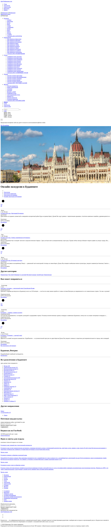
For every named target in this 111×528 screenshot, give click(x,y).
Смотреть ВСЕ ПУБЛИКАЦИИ (16, 100)
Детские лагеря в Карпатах (14, 81)
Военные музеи (9, 374)
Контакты (6, 8)
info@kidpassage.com (6, 1)
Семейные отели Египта (14, 62)
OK (2, 125)
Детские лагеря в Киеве (13, 80)
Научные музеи (9, 370)
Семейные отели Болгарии (14, 58)
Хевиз (5, 415)
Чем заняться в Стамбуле (14, 50)
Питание (9, 90)
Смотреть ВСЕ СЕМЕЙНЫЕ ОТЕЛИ (17, 72)
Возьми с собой (11, 91)
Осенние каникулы (12, 99)
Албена (9, 20)
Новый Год (10, 96)
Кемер (9, 28)
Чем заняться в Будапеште (14, 42)
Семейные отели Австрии (14, 56)
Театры (7, 398)
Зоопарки (7, 389)
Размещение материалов (10, 498)
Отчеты (6, 488)
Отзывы (6, 485)
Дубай (9, 25)
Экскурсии (7, 5)
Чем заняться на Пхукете (14, 49)
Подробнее (6, 125)
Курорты (6, 18)
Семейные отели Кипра (13, 65)
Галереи (7, 376)
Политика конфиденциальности (13, 496)
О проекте (7, 491)
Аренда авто (7, 7)
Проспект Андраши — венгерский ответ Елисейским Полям (17, 288)
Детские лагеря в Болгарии (14, 75)
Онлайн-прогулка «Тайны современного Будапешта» (15, 237)
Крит (8, 30)
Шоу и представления (11, 395)
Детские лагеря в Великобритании (16, 77)
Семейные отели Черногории (15, 71)
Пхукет (9, 33)
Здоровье (9, 89)
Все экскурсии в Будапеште (8, 345)
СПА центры (8, 396)
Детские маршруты (12, 86)
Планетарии (8, 373)
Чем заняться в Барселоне (14, 39)
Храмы (7, 399)
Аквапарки (8, 388)
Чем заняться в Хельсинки (14, 52)
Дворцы (7, 380)
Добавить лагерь (8, 494)
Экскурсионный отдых (13, 94)
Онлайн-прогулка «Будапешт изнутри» (11, 260)
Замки (6, 383)
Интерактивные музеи (11, 369)
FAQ (5, 499)
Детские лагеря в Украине (14, 78)
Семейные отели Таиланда (14, 68)
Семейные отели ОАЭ (13, 67)
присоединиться (5, 435)
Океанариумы (8, 394)
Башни (6, 385)
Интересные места (10, 379)
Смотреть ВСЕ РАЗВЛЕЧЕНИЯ (16, 53)
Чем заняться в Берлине (13, 40)
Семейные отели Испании (14, 64)
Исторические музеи (10, 372)
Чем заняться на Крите (13, 46)
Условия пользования (10, 495)
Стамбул (9, 34)
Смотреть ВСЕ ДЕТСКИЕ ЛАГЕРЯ (17, 83)
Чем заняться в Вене (12, 43)
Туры (5, 4)
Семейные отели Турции (14, 69)
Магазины (7, 392)
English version (8, 501)
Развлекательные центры (12, 391)
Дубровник (10, 27)
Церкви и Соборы (10, 401)
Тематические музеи (11, 367)
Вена (8, 24)
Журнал (6, 84)
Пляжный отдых (11, 93)
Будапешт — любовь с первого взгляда (11, 312)
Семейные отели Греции (14, 61)
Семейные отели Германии (14, 59)
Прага (8, 31)
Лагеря (6, 74)
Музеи (7, 366)
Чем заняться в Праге (13, 47)
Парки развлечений (12, 87)
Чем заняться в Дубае (13, 45)
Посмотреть (4, 355)
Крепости (7, 382)
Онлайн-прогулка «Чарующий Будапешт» (12, 213)
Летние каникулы (12, 97)
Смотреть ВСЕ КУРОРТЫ (14, 36)
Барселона (10, 21)
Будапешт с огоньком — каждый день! (11, 335)
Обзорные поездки (10, 386)
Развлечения (7, 37)
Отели (5, 55)
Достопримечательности (12, 377)
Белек (8, 23)
